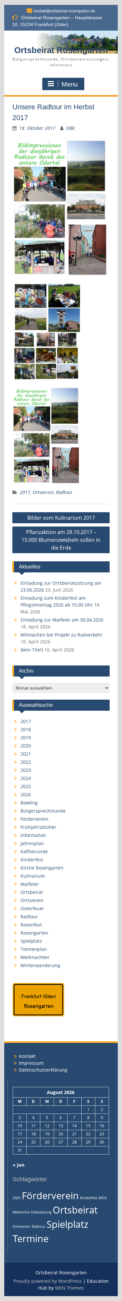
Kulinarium (32, 876)
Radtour (64, 492)
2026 (25, 794)
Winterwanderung (40, 965)
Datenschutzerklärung (43, 1070)
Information (33, 835)
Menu (69, 84)
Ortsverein (43, 492)
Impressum (31, 1063)
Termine (30, 1238)
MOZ (103, 1198)
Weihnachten (34, 957)
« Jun (18, 1165)
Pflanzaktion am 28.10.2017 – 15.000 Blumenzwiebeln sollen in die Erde (61, 539)
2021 (25, 754)
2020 (25, 746)
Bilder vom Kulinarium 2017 (61, 517)
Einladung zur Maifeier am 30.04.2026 (61, 620)
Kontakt (27, 1056)
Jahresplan (32, 843)
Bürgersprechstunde (43, 811)
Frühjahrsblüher (38, 827)
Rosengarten (34, 933)
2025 (25, 786)
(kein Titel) (31, 650)
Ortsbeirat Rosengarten (61, 50)
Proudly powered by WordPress (47, 1281)
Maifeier (29, 884)
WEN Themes (69, 1288)
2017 (25, 492)
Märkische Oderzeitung (32, 1212)
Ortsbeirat (31, 892)
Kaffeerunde (34, 851)
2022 (25, 762)
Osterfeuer (32, 908)
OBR (70, 128)
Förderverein (34, 819)
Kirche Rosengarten (41, 868)
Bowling (29, 803)
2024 (25, 778)
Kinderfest (31, 859)
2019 (25, 737)
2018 (25, 729)
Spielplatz (31, 941)
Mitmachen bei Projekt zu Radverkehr (61, 635)
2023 (25, 770)
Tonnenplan (33, 949)
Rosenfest (31, 925)
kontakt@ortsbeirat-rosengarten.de (64, 11)
